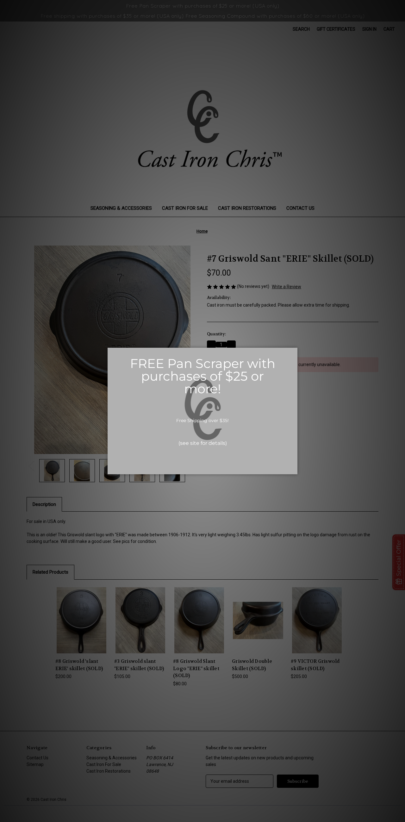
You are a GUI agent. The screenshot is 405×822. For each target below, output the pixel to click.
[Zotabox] (293, 468)
